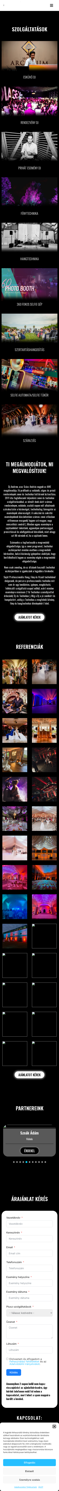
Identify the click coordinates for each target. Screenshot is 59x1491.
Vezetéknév (13, 1217)
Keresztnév (13, 1232)
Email (9, 1247)
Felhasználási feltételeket (24, 1361)
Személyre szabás (29, 1479)
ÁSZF (40, 1487)
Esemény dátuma (16, 1291)
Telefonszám (14, 1262)
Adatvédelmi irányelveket (24, 1364)
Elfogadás (29, 1462)
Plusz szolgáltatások (18, 1306)
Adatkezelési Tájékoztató (25, 1487)
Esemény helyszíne (17, 1277)
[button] (54, 1426)
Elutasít (29, 1471)
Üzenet (10, 1321)
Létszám (11, 1343)
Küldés (14, 1372)
